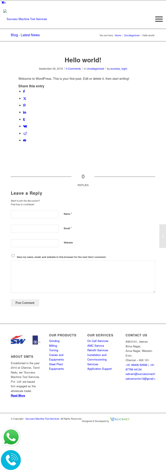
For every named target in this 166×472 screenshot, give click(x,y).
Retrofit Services (97, 350)
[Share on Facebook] (24, 91)
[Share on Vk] (25, 126)
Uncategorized (95, 68)
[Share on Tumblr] (24, 119)
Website (68, 242)
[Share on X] (24, 98)
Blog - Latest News (25, 34)
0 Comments (73, 68)
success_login (118, 68)
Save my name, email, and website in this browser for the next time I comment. (61, 257)
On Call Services (98, 341)
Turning (53, 350)
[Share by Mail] (24, 140)
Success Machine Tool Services (42, 418)
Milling (53, 345)
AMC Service (95, 345)
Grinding (54, 341)
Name (68, 214)
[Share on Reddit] (25, 133)
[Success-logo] (25, 19)
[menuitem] (157, 19)
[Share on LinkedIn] (24, 112)
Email (68, 228)
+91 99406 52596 (136, 365)
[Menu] (157, 19)
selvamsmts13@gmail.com (143, 378)
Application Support (99, 369)
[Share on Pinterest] (24, 105)
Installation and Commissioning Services (97, 359)
